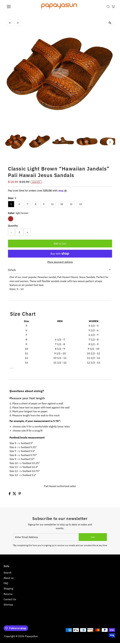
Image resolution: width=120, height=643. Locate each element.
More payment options (60, 261)
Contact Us (10, 599)
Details (12, 269)
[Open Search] (108, 6)
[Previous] (9, 22)
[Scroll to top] (114, 637)
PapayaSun (31, 636)
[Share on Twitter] (15, 494)
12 (71, 204)
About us (9, 577)
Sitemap (8, 604)
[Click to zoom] (110, 22)
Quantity (13, 225)
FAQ (6, 583)
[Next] (17, 22)
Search (7, 572)
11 (52, 204)
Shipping (8, 588)
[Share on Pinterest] (19, 494)
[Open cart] (113, 6)
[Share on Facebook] (10, 494)
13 (80, 204)
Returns (8, 593)
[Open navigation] (18, 6)
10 (61, 204)
